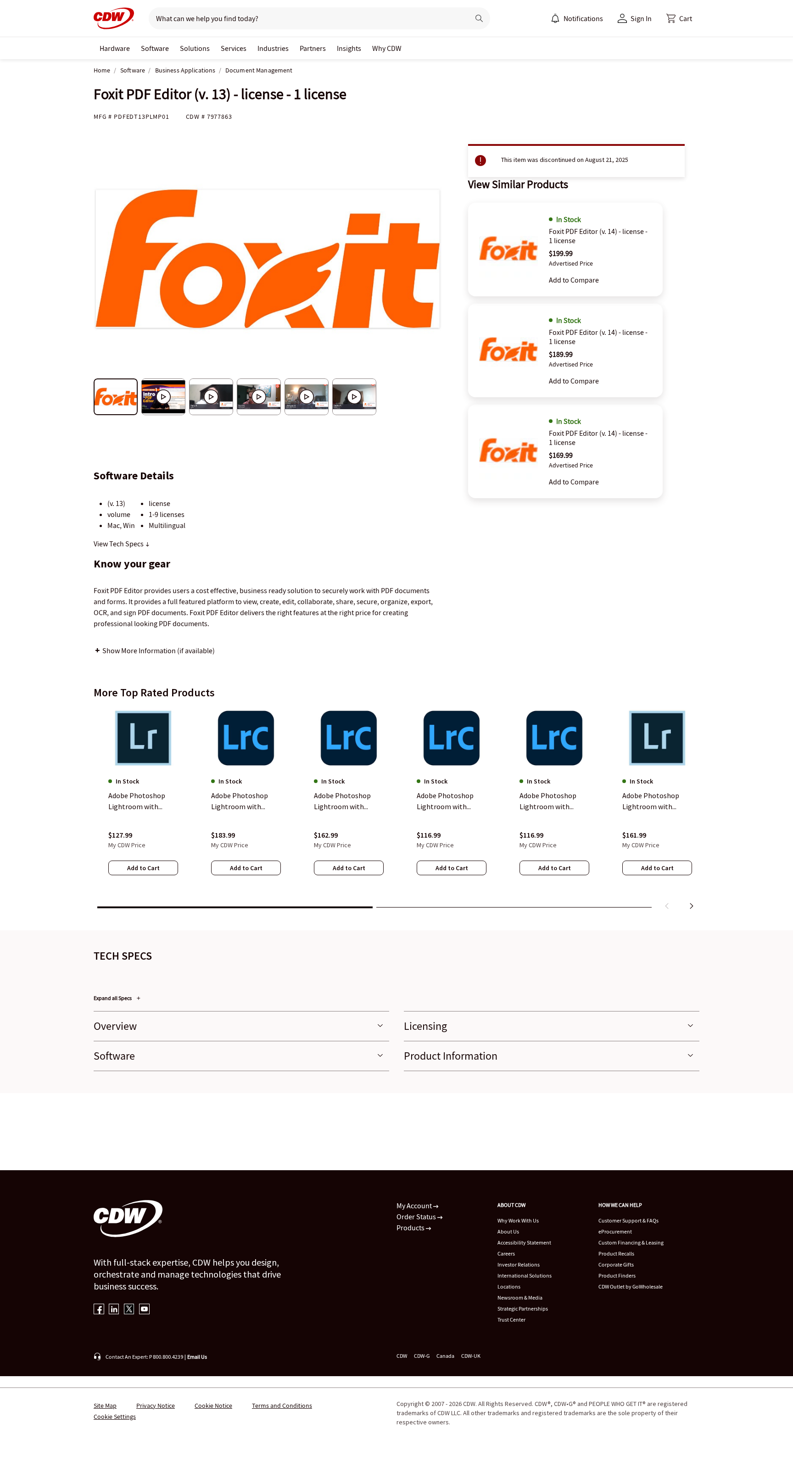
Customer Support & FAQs (628, 1220)
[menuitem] (555, 18)
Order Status (416, 1216)
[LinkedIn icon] (114, 1309)
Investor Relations (518, 1264)
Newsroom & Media (519, 1297)
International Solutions (524, 1275)
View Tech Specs (119, 543)
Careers (506, 1253)
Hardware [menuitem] (115, 48)
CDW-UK (470, 1355)
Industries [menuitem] (273, 48)
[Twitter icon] (129, 1309)
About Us (508, 1231)
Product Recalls (616, 1253)
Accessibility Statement (524, 1242)
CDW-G (422, 1355)
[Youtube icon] (144, 1309)
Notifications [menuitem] (583, 18)
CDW (401, 1355)
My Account (414, 1205)
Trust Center (511, 1319)
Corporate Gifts (616, 1264)
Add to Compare (574, 279)
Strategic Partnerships (522, 1308)
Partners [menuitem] (313, 48)
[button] (679, 18)
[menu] (577, 18)
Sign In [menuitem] (641, 18)
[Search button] (479, 18)
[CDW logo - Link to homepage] (114, 18)
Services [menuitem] (233, 48)
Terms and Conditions (282, 1405)
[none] (114, 48)
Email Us (197, 1356)
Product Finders (617, 1275)
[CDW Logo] (114, 18)
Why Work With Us (518, 1220)
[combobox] (305, 18)
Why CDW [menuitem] (387, 48)
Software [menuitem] (155, 48)
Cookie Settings (115, 1416)
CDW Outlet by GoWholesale (630, 1286)
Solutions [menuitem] (195, 48)
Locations (508, 1286)
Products (411, 1227)
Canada (445, 1355)
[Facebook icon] (99, 1309)
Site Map (105, 1405)
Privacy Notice (155, 1405)
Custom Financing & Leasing (631, 1242)
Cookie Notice (213, 1405)
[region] (396, 810)
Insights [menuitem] (349, 48)
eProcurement (615, 1231)
